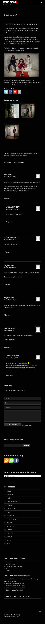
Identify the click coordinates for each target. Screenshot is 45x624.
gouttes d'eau (11, 508)
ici (28, 28)
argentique (10, 494)
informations (10, 515)
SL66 (7, 568)
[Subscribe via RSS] (6, 462)
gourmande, (20, 153)
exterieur (9, 505)
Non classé (10, 526)
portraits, (6, 155)
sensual (9, 537)
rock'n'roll (10, 533)
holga (8, 512)
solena (25, 155)
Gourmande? (10, 14)
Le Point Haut (10, 564)
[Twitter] (6, 92)
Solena (19, 28)
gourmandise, (28, 153)
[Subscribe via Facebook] (16, 462)
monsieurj (10, 206)
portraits (9, 530)
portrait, (35, 153)
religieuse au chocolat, (16, 155)
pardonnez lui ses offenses (14, 566)
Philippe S (9, 583)
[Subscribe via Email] (11, 462)
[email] (15, 92)
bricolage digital (12, 502)
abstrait (9, 491)
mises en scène (11, 519)
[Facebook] (10, 92)
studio (8, 544)
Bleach (8, 571)
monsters (9, 523)
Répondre (7, 198)
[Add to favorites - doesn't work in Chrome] (19, 92)
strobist (9, 540)
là (31, 28)
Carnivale (9, 562)
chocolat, (13, 153)
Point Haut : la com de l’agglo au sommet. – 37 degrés (23, 579)
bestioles (9, 498)
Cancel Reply (28, 425)
